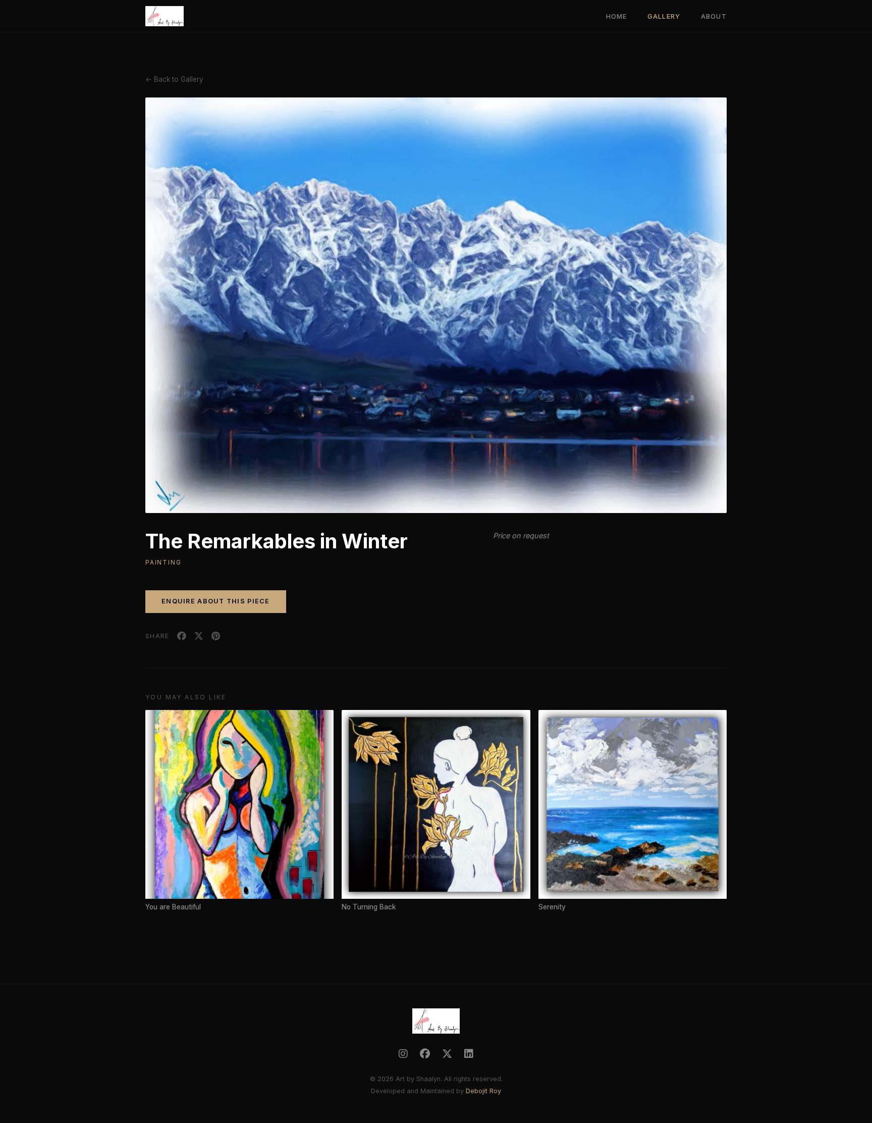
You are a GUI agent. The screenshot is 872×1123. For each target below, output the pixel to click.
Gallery (664, 16)
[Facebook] (425, 1054)
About (714, 16)
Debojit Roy (483, 1091)
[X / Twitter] (447, 1054)
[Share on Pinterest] (215, 636)
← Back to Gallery (174, 79)
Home (616, 16)
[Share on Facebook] (181, 636)
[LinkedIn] (468, 1054)
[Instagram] (403, 1054)
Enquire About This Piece (215, 601)
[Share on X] (198, 636)
